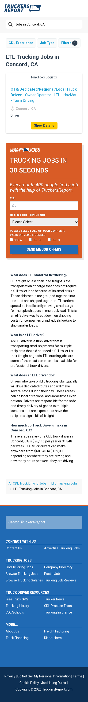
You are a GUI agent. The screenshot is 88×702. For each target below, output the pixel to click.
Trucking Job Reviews (60, 580)
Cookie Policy (29, 683)
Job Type (47, 43)
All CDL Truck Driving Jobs (27, 483)
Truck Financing (17, 638)
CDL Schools (15, 612)
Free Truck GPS (17, 599)
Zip (12, 198)
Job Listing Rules (53, 683)
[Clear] (78, 24)
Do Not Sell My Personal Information (44, 676)
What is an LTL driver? (28, 335)
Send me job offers (44, 249)
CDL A (17, 240)
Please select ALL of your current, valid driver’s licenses (37, 233)
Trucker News (54, 599)
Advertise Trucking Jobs (62, 548)
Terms (77, 676)
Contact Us (14, 548)
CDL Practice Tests (58, 606)
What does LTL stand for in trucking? (39, 275)
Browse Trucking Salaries (24, 580)
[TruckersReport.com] (22, 10)
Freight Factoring (56, 631)
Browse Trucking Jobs (22, 574)
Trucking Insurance (58, 612)
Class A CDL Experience (28, 215)
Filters (68, 43)
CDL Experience (21, 43)
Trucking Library (17, 606)
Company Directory (58, 567)
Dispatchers (53, 638)
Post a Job (52, 574)
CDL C (55, 240)
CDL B (36, 240)
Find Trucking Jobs (19, 567)
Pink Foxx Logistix (44, 77)
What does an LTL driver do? (33, 375)
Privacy (9, 676)
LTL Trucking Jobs (64, 483)
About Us (12, 631)
